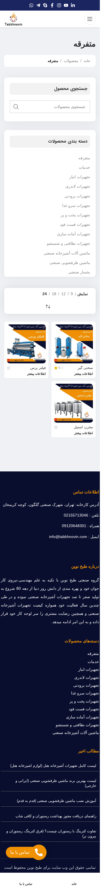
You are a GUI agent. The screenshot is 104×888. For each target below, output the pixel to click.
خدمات (84, 167)
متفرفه (84, 158)
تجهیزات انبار (79, 177)
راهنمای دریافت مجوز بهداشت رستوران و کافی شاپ (56, 816)
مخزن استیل (83, 427)
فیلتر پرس (38, 368)
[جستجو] (16, 106)
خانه (87, 61)
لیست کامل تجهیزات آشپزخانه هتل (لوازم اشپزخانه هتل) (53, 766)
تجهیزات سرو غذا (76, 205)
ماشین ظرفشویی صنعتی (69, 262)
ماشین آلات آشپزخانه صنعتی (67, 253)
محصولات (71, 61)
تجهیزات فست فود (75, 224)
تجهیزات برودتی (77, 196)
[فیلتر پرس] (26, 343)
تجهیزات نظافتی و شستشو (68, 243)
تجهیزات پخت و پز (75, 215)
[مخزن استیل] (73, 403)
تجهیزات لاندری (77, 186)
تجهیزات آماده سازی (73, 234)
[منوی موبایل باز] (89, 19)
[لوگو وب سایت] (13, 18)
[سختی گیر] (73, 343)
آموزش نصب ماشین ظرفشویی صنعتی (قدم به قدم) (56, 801)
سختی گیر (85, 368)
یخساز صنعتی (79, 272)
